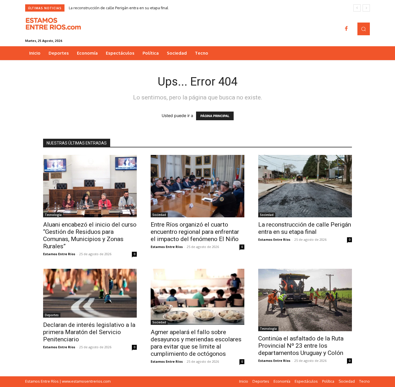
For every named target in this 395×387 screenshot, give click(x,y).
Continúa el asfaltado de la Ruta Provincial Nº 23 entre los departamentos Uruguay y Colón (301, 345)
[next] (366, 8)
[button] (363, 29)
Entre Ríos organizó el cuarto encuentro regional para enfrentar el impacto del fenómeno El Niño (195, 231)
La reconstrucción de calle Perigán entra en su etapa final (118, 7)
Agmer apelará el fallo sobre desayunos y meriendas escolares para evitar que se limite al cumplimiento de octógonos (196, 343)
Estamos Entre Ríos (59, 254)
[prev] (357, 8)
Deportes (52, 315)
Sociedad (159, 215)
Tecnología (53, 215)
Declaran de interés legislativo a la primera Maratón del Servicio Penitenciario (89, 332)
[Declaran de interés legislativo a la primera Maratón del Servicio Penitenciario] (90, 293)
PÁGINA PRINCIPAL (214, 116)
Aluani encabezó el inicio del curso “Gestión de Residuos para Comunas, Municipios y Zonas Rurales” (89, 235)
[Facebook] (346, 29)
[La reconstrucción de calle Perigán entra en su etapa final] (305, 186)
